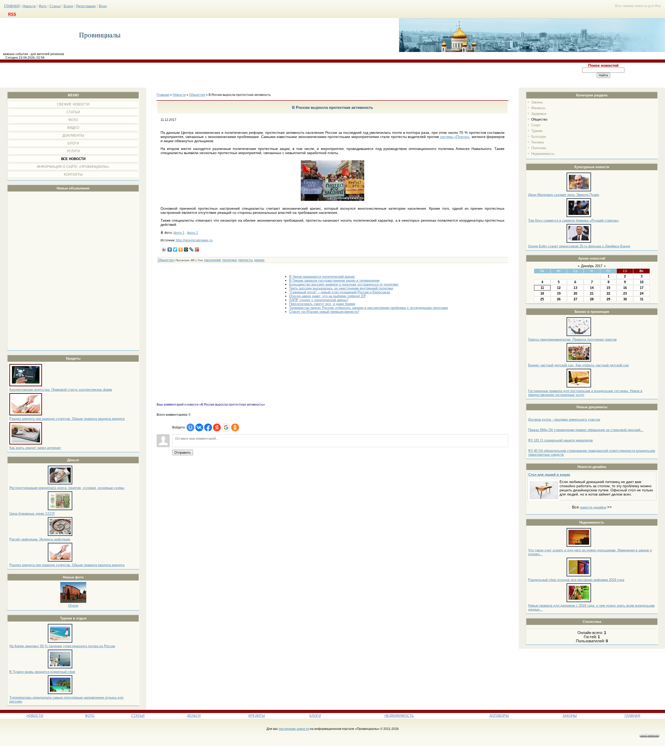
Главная (163, 95)
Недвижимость (543, 154)
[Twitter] (175, 249)
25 (542, 299)
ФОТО (90, 716)
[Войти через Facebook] (208, 427)
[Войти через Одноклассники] (235, 427)
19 (559, 293)
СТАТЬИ (137, 716)
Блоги (68, 6)
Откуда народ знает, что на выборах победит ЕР (327, 296)
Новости (29, 6)
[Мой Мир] (186, 249)
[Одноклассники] (180, 249)
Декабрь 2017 (591, 266)
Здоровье (538, 114)
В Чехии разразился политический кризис (322, 277)
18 (542, 293)
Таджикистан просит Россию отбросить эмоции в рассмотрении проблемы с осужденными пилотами (368, 308)
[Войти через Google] (226, 427)
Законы (537, 102)
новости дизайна (593, 507)
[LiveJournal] (191, 249)
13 (575, 288)
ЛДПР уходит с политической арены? (318, 300)
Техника (537, 142)
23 (625, 293)
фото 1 (179, 233)
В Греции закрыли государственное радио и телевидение (334, 280)
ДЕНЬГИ (194, 716)
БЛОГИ (315, 716)
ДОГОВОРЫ (499, 716)
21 (592, 293)
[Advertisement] (271, 75)
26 (559, 299)
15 (608, 288)
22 (608, 293)
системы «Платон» (454, 137)
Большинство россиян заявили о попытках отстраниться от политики (343, 284)
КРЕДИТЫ (256, 716)
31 (641, 299)
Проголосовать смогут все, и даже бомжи (322, 304)
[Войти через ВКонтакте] (199, 427)
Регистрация (86, 6)
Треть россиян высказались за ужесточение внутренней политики (341, 288)
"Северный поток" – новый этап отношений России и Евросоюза (339, 292)
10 (641, 282)
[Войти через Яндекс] (217, 427)
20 (575, 293)
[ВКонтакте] (169, 249)
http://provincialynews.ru (194, 240)
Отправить (182, 452)
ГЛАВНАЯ (11, 6)
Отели (73, 606)
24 (641, 293)
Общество (539, 119)
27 (575, 299)
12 (559, 288)
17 (641, 288)
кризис (259, 260)
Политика (538, 148)
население (212, 260)
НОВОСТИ (34, 716)
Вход (103, 6)
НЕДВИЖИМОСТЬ (399, 716)
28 (592, 299)
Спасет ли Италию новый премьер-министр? (324, 312)
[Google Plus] (197, 249)
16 (625, 288)
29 (608, 299)
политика (229, 260)
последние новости (294, 729)
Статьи (55, 6)
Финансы (538, 108)
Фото (42, 6)
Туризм (536, 131)
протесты (245, 260)
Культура (538, 136)
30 (625, 299)
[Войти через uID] (190, 427)
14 (592, 288)
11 (542, 288)
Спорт (536, 125)
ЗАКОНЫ (569, 716)
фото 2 (192, 233)
